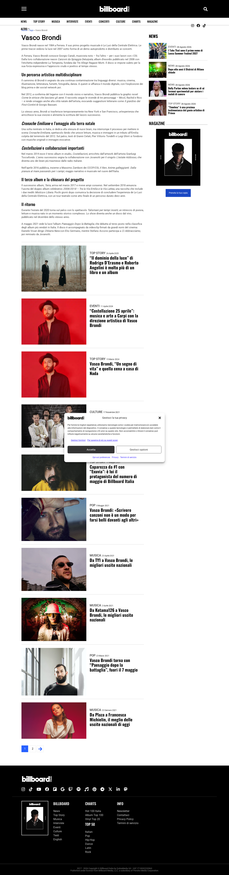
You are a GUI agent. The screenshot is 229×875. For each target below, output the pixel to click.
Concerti (104, 21)
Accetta (91, 449)
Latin (88, 848)
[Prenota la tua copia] (178, 157)
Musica (56, 21)
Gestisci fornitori (78, 440)
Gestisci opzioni (139, 449)
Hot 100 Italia (93, 811)
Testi (56, 835)
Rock (88, 852)
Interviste (72, 21)
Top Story (39, 21)
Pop (92, 505)
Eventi (88, 21)
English (57, 839)
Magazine (152, 21)
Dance (89, 844)
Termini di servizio (127, 823)
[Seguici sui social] (192, 25)
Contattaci (123, 815)
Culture (120, 21)
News (24, 21)
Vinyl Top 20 (92, 819)
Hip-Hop (90, 839)
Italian (89, 831)
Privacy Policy (125, 819)
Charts (136, 21)
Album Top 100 (94, 815)
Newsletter (123, 811)
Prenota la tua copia (178, 193)
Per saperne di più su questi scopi (102, 440)
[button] (159, 417)
